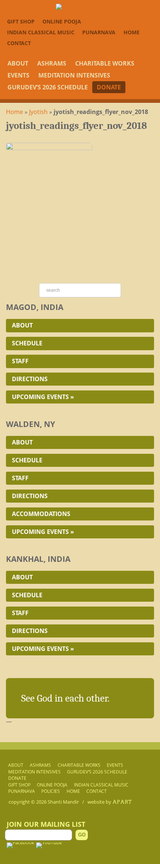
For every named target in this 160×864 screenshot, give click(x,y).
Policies (50, 791)
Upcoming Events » (43, 397)
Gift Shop (21, 21)
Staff (20, 361)
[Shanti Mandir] (80, 7)
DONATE (109, 87)
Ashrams (51, 63)
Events (18, 75)
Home (132, 32)
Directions (30, 379)
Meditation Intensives (74, 75)
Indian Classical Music (40, 32)
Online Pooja (61, 21)
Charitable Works (104, 63)
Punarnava (98, 32)
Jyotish (38, 112)
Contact (19, 43)
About (17, 63)
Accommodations (41, 514)
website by (109, 801)
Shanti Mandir (63, 801)
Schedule (27, 343)
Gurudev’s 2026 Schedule (47, 87)
